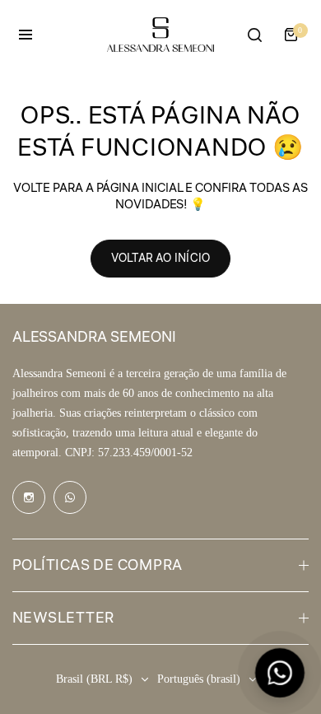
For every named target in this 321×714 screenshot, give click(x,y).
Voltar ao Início (160, 258)
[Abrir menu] (25, 34)
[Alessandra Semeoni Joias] (160, 34)
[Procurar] (254, 34)
